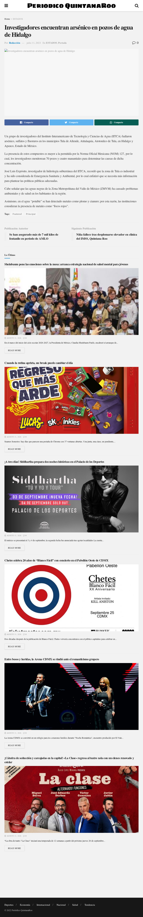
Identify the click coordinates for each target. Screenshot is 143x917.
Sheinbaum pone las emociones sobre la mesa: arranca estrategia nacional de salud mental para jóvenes (66, 264)
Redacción (14, 42)
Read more (14, 350)
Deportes (8, 904)
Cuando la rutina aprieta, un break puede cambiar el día (38, 363)
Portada (62, 42)
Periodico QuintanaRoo (71, 5)
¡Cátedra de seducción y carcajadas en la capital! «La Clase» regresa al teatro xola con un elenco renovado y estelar (69, 760)
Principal (31, 213)
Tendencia (90, 904)
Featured (17, 213)
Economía (25, 904)
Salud (75, 904)
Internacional (43, 904)
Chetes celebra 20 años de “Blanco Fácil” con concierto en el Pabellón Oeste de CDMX (56, 560)
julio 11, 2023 (34, 42)
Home (7, 18)
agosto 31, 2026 (13, 338)
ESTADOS (18, 18)
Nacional (61, 904)
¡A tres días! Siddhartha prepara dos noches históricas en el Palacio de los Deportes (54, 461)
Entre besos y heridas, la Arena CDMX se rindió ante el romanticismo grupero (51, 659)
